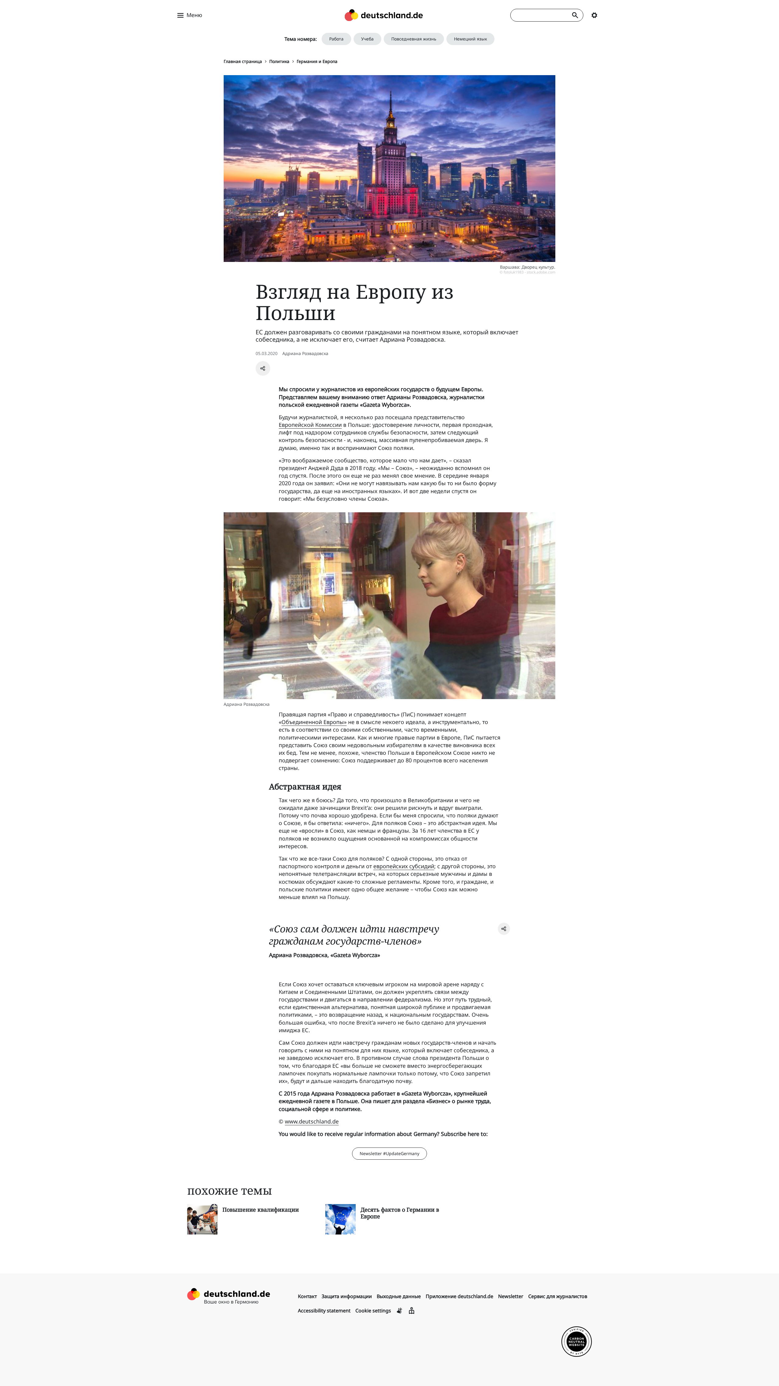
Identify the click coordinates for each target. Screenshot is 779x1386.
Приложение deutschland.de (459, 1296)
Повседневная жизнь (413, 39)
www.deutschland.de (312, 1121)
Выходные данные (399, 1296)
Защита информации (347, 1296)
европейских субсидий (403, 866)
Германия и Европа (317, 61)
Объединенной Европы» (314, 722)
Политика (279, 61)
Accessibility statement (324, 1310)
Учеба (367, 39)
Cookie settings (373, 1310)
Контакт (307, 1296)
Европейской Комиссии (310, 424)
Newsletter (510, 1296)
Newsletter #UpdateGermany (389, 1153)
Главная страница (243, 61)
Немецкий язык (470, 39)
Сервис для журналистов (557, 1296)
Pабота (336, 39)
